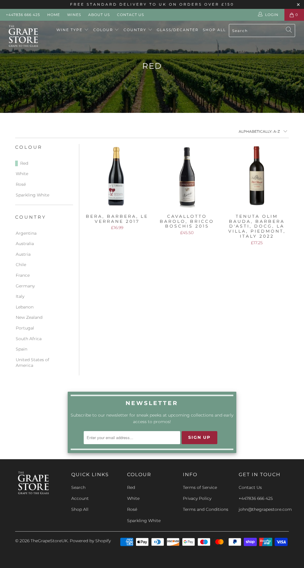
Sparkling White (32, 195)
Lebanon (25, 307)
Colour (104, 30)
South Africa (29, 338)
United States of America (32, 362)
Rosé (21, 184)
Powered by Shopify (90, 540)
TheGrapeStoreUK (49, 540)
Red (24, 163)
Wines (74, 14)
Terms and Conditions (205, 509)
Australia (25, 243)
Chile (21, 264)
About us (99, 14)
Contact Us (130, 14)
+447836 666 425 (23, 14)
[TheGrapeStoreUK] (27, 36)
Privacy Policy (197, 498)
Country (136, 30)
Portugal (25, 328)
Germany (25, 286)
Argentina (26, 233)
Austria (23, 254)
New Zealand (29, 317)
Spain (21, 349)
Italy (20, 296)
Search (78, 487)
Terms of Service (200, 487)
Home (53, 14)
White (22, 173)
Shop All (214, 30)
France (23, 275)
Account (80, 498)
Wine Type (70, 30)
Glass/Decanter (178, 30)
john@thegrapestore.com (265, 509)
